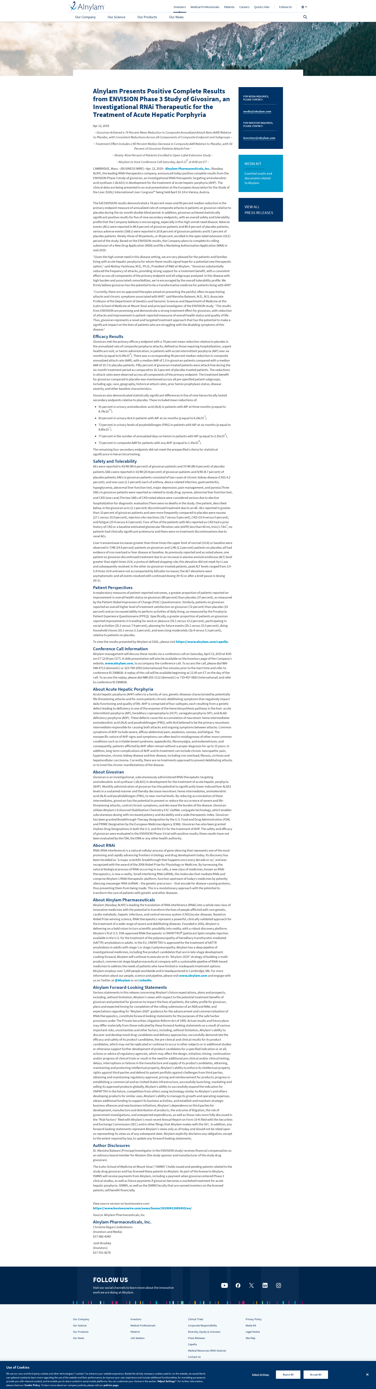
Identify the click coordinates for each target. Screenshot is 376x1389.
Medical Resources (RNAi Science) (207, 1350)
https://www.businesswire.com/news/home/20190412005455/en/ (142, 1208)
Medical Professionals (142, 1325)
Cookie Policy (32, 1385)
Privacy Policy (254, 1319)
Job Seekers (137, 1338)
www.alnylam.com (119, 663)
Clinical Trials (195, 1319)
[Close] (367, 1374)
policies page (111, 1385)
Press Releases (196, 1338)
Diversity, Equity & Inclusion (204, 1331)
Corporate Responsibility (202, 1325)
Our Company (81, 1319)
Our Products (81, 1331)
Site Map (250, 1338)
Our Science (80, 1325)
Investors (135, 1319)
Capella (192, 1344)
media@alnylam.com (257, 111)
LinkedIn (145, 980)
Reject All (288, 1374)
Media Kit (251, 1325)
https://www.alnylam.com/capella (202, 641)
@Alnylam (122, 980)
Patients (135, 1331)
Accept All (315, 1374)
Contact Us (194, 1357)
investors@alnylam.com (259, 138)
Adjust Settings (260, 1374)
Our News (78, 1338)
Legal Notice (253, 1331)
